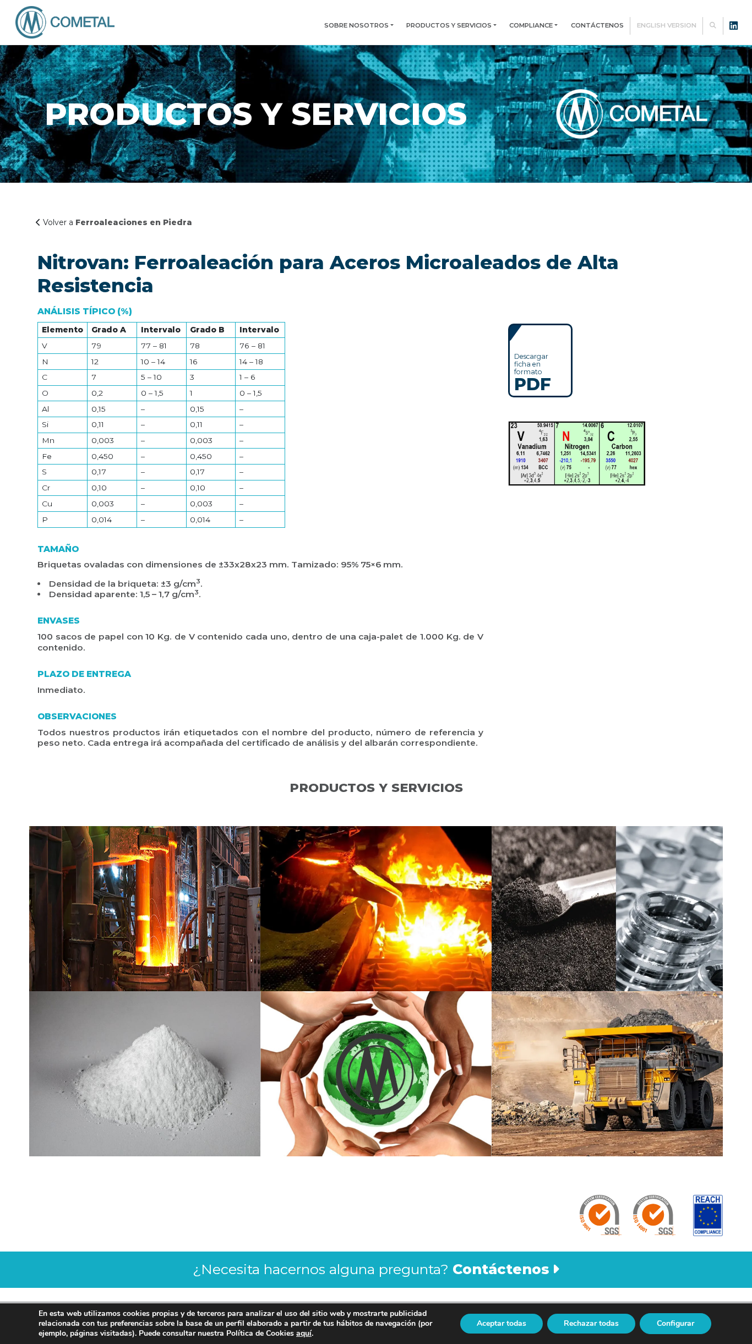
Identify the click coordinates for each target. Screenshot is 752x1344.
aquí (304, 1333)
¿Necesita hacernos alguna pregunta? (371, 1269)
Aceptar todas (501, 1323)
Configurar (675, 1323)
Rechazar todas (591, 1323)
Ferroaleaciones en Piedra (133, 222)
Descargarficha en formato (532, 372)
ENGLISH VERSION (666, 25)
